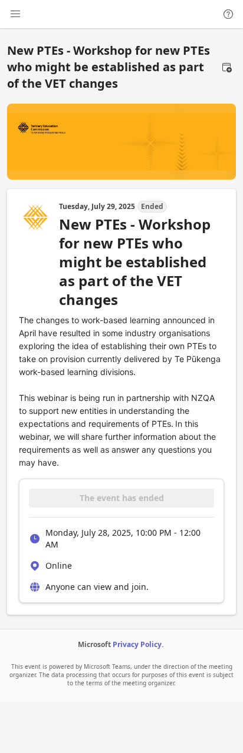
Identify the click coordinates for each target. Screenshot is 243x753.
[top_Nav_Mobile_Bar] (15, 14)
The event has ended (122, 497)
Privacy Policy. (138, 644)
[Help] (228, 14)
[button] (226, 67)
